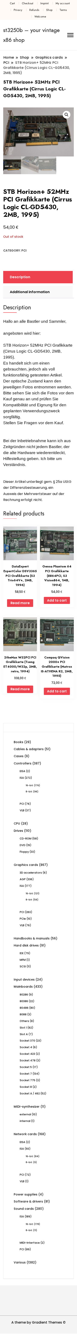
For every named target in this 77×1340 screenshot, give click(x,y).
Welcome (40, 16)
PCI (24, 250)
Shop (49, 10)
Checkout (27, 3)
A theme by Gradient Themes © (38, 1322)
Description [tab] (20, 277)
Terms (63, 10)
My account (63, 3)
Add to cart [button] (57, 600)
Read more (20, 603)
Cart (12, 3)
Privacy (18, 10)
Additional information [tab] (30, 291)
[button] (66, 115)
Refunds (34, 10)
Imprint (44, 3)
